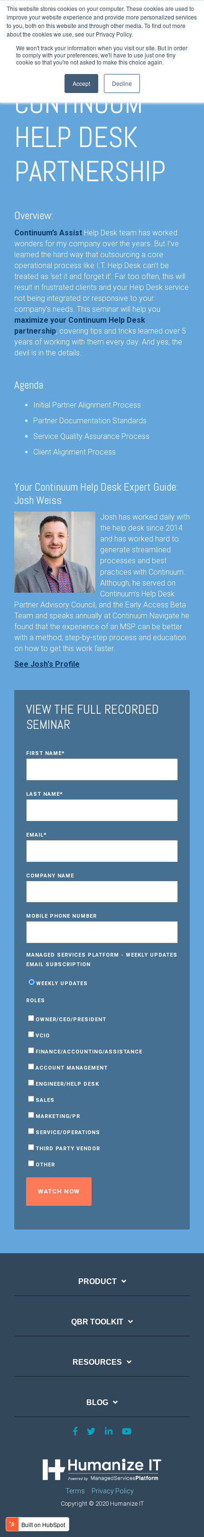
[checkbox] (102, 982)
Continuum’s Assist (48, 232)
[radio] (102, 982)
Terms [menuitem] (75, 1491)
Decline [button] (122, 83)
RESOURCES (97, 1362)
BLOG (97, 1402)
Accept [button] (81, 83)
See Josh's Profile (47, 664)
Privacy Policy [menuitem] (113, 1491)
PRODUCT (97, 1281)
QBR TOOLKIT (97, 1322)
